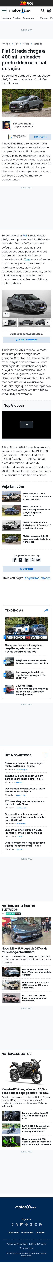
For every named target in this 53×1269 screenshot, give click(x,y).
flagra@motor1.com (37, 578)
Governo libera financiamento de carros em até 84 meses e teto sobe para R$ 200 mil (25, 817)
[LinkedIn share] (26, 560)
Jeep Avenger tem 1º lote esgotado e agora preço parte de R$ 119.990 (25, 844)
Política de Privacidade (17, 1244)
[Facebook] (12, 1224)
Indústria (20, 795)
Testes (16, 18)
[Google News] (26, 1224)
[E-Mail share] (38, 560)
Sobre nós (14, 1232)
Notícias (6, 18)
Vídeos (43, 18)
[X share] (20, 560)
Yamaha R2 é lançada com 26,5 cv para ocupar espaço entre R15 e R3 (24, 777)
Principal (6, 44)
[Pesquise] (43, 10)
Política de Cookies (37, 1244)
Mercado (21, 823)
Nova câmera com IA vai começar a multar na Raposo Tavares (24, 764)
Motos (19, 782)
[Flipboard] (21, 1224)
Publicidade (27, 1232)
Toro (27, 259)
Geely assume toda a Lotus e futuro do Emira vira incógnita (25, 790)
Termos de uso (26, 1248)
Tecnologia (21, 769)
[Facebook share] (14, 560)
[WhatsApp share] (32, 560)
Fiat (16, 44)
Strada (26, 44)
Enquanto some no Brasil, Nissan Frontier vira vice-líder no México (23, 831)
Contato (40, 1232)
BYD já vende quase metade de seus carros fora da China (24, 803)
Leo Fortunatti (26, 123)
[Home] (20, 10)
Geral (19, 836)
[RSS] (40, 1224)
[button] (5, 322)
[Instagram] (31, 1224)
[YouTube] (35, 1224)
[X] (17, 1224)
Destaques (28, 18)
